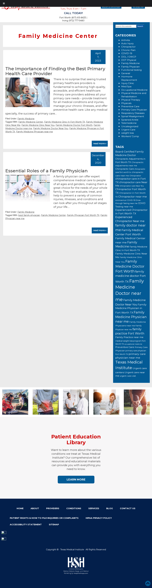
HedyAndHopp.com (81, 573)
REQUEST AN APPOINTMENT (111, 7)
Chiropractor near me (132, 196)
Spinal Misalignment (132, 116)
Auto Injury (127, 43)
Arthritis (125, 40)
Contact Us (127, 508)
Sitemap (54, 524)
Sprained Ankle (129, 119)
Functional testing (131, 69)
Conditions (73, 508)
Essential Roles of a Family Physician (46, 171)
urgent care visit (128, 376)
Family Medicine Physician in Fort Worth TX (130, 308)
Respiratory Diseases (132, 113)
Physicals (126, 103)
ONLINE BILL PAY (138, 7)
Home (20, 508)
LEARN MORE (76, 479)
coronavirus (120, 200)
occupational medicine (133, 344)
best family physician (29, 215)
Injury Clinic (127, 83)
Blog (109, 508)
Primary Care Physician (134, 109)
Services (93, 508)
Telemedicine (129, 123)
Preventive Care (130, 106)
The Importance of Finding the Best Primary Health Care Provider (55, 71)
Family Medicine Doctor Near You (50, 128)
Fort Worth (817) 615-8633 (72, 17)
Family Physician (130, 66)
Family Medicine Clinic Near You (38, 125)
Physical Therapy (130, 99)
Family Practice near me (129, 337)
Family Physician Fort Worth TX (83, 215)
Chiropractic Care (124, 169)
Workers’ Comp (130, 136)
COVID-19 (126, 53)
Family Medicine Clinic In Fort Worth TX (64, 122)
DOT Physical (128, 60)
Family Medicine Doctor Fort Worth (74, 125)
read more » (99, 143)
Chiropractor (128, 46)
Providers (52, 508)
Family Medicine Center (30, 122)
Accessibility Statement (26, 524)
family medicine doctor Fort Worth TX (130, 276)
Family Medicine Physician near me (34, 131)
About (35, 508)
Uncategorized (129, 126)
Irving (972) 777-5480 (73, 20)
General (125, 73)
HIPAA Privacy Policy (99, 518)
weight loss (127, 133)
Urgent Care (128, 129)
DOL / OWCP (128, 56)
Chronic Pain (128, 50)
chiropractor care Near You (132, 186)
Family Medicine (26, 118)
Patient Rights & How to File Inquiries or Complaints (44, 518)
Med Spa (126, 86)
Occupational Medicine (134, 89)
